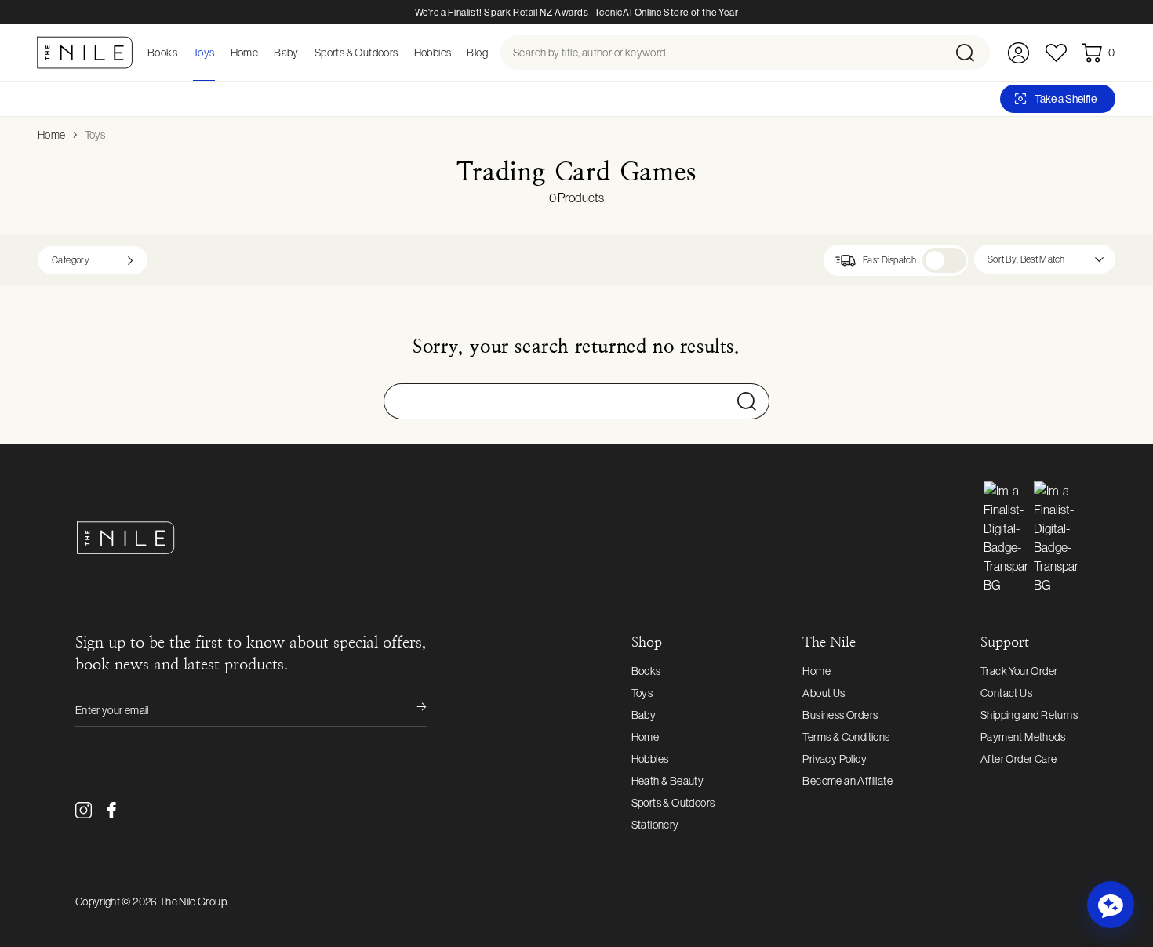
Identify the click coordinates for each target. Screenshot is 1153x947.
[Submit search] (971, 52)
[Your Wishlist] (1056, 53)
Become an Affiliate (847, 781)
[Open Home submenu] (262, 52)
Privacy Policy (834, 759)
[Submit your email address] (411, 710)
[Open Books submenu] (182, 52)
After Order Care (1018, 759)
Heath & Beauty (667, 781)
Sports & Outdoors (673, 802)
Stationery (655, 824)
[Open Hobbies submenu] (455, 52)
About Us (823, 693)
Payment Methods (1022, 737)
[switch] (944, 260)
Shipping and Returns (1029, 715)
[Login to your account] (1018, 53)
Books (646, 671)
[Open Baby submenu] (303, 52)
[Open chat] (1110, 904)
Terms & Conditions (845, 737)
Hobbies (650, 759)
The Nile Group (193, 901)
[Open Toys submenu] (219, 52)
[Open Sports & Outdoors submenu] (403, 52)
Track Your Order (1018, 671)
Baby (644, 715)
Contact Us (1006, 693)
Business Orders (840, 715)
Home (52, 135)
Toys (95, 135)
